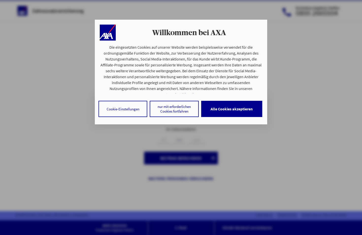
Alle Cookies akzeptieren (232, 108)
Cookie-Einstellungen (123, 109)
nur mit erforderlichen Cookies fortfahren (174, 109)
